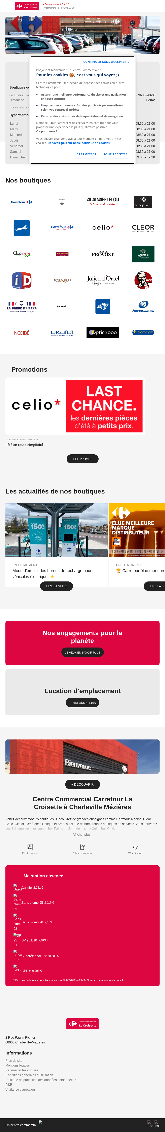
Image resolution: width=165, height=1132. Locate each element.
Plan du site (13, 1060)
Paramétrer (86, 154)
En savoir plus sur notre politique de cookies (79, 143)
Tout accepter (116, 154)
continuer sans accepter (104, 62)
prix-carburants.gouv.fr (111, 980)
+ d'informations (82, 703)
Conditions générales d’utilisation (29, 1075)
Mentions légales (17, 1065)
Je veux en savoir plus (82, 652)
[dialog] (82, 110)
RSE (8, 1084)
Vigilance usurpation (20, 1089)
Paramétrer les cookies (21, 1070)
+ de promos (82, 459)
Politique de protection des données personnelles (40, 1080)
